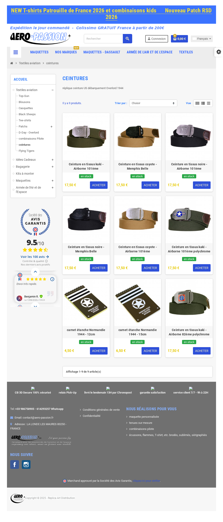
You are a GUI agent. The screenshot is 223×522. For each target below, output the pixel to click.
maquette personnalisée (144, 416)
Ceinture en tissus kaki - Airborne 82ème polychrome (189, 332)
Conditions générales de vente (101, 409)
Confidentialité (91, 415)
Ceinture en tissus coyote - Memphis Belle (137, 166)
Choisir (136, 103)
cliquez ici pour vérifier (146, 480)
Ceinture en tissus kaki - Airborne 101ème (86, 166)
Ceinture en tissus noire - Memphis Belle (86, 249)
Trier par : (121, 103)
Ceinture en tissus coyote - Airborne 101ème (137, 249)
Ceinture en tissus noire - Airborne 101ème (189, 166)
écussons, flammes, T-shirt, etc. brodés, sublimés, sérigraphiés (168, 435)
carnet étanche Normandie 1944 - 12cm (86, 332)
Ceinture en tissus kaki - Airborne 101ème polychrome (189, 249)
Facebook (14, 464)
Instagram (26, 464)
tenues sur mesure (140, 422)
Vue (188, 103)
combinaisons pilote (141, 429)
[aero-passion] (40, 38)
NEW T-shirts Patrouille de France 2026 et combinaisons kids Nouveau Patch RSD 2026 (111, 13)
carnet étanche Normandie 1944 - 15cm (137, 332)
